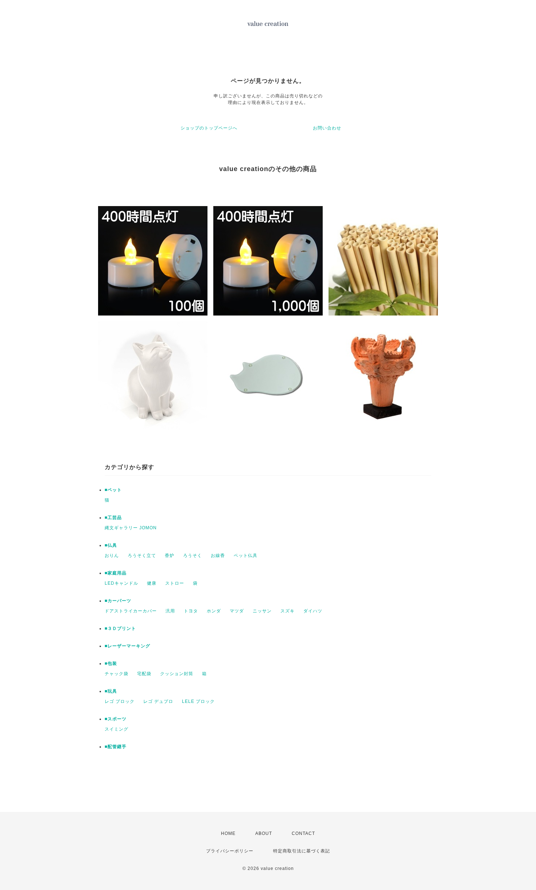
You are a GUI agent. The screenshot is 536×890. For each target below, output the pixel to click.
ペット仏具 (245, 555)
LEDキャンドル (121, 583)
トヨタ (191, 611)
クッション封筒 (176, 673)
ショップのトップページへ (208, 128)
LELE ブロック (198, 701)
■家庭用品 (116, 573)
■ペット (113, 489)
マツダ (237, 611)
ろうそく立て (142, 555)
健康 (151, 583)
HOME (228, 833)
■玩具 (111, 691)
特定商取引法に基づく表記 (301, 851)
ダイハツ (312, 611)
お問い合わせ (327, 128)
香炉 (169, 555)
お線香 (218, 555)
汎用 (170, 611)
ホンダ (214, 611)
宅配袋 (144, 673)
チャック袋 (116, 673)
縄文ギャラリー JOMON (131, 527)
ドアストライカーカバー (131, 611)
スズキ (287, 611)
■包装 (111, 663)
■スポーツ (116, 718)
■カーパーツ (118, 600)
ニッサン (262, 611)
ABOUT (263, 833)
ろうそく (192, 555)
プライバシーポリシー (229, 851)
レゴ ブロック (120, 701)
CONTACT (303, 833)
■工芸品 (113, 517)
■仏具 (111, 545)
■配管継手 (116, 746)
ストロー (174, 583)
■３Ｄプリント (120, 628)
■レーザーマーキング (127, 646)
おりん (112, 555)
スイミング (116, 729)
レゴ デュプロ (158, 701)
